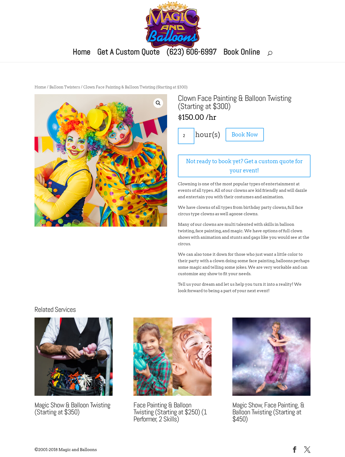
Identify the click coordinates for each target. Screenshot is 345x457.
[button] (158, 103)
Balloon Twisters (64, 87)
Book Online (241, 53)
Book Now (245, 134)
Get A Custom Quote (128, 53)
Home (82, 53)
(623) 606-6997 (192, 53)
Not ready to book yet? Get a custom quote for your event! (244, 166)
